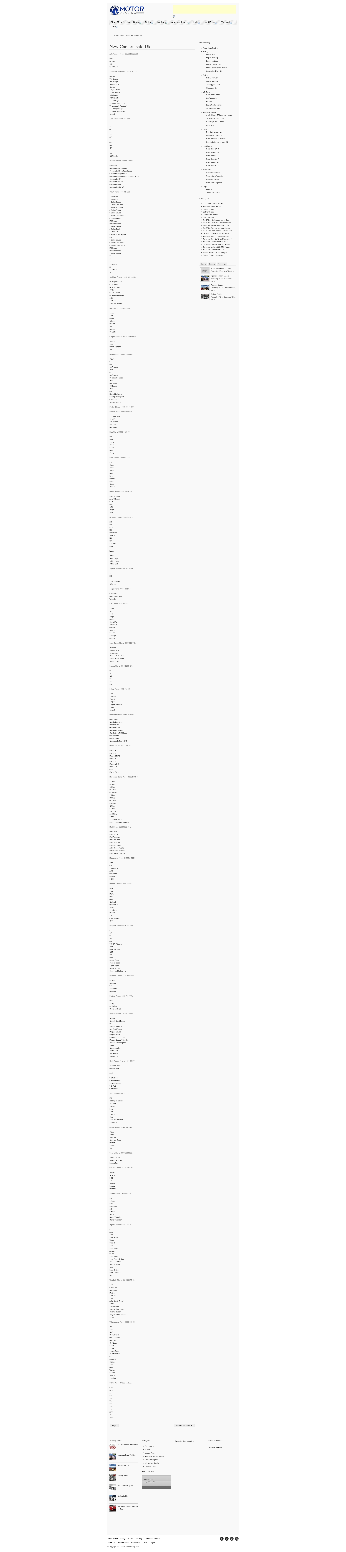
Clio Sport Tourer (115, 1029)
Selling (148, 22)
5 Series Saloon (115, 226)
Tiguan (112, 1362)
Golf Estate (113, 1343)
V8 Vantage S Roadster (118, 106)
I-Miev (111, 862)
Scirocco (112, 1359)
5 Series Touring (115, 229)
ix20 (111, 527)
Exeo (111, 1117)
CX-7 (111, 769)
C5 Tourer (113, 386)
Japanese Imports (179, 22)
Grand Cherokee (115, 596)
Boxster (112, 980)
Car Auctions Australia (214, 176)
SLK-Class (113, 814)
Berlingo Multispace (116, 397)
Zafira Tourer (114, 1306)
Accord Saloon (114, 496)
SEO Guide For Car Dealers (213, 203)
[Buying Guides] (112, 1498)
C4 (110, 372)
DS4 (111, 380)
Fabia (111, 1134)
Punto (111, 442)
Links (196, 22)
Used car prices (150, 1466)
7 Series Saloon (115, 253)
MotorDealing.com (151, 1459)
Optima (112, 627)
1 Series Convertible (116, 204)
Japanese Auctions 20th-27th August (216, 247)
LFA (110, 684)
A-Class (112, 781)
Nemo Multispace (115, 394)
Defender (112, 647)
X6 (110, 267)
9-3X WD (112, 1086)
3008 (111, 946)
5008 (111, 957)
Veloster (112, 535)
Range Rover (114, 661)
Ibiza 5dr (112, 1103)
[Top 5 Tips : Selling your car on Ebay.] (112, 1508)
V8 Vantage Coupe (116, 108)
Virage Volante (114, 92)
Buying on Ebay (212, 61)
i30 (110, 530)
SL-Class (112, 811)
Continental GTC (115, 184)
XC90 (111, 1417)
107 (110, 933)
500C (111, 439)
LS (110, 679)
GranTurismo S (114, 727)
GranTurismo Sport (116, 730)
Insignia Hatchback (116, 1309)
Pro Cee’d (113, 624)
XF (110, 578)
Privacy (209, 189)
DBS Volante (114, 84)
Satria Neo (113, 1006)
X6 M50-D (113, 269)
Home (116, 35)
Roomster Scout (115, 1140)
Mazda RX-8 (114, 772)
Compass (113, 593)
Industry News (150, 1453)
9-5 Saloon (113, 1088)
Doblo (111, 453)
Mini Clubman (114, 842)
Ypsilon (112, 341)
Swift (111, 1203)
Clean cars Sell (211, 88)
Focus (111, 470)
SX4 (111, 1209)
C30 (111, 1387)
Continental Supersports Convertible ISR (124, 176)
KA (110, 462)
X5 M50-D (113, 264)
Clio (110, 1023)
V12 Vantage (114, 100)
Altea (111, 1111)
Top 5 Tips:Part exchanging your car (216, 225)
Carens (112, 630)
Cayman (112, 983)
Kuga (111, 476)
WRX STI (112, 1175)
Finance (209, 101)
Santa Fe (112, 543)
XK (110, 576)
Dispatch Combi (115, 402)
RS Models (113, 156)
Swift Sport (113, 1206)
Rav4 (111, 1267)
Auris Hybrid (114, 1248)
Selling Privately (212, 78)
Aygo (111, 1232)
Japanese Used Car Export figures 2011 (217, 239)
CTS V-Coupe (114, 292)
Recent (203, 264)
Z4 (110, 272)
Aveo (111, 315)
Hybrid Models (114, 968)
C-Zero (112, 359)
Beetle (111, 1345)
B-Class (112, 784)
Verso (111, 1240)
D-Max (111, 555)
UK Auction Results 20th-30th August (216, 244)
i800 (111, 546)
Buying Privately (212, 57)
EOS (111, 1364)
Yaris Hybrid (113, 1237)
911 (110, 986)
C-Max (111, 473)
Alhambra (113, 1122)
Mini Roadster (114, 837)
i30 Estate (113, 532)
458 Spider (113, 422)
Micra (111, 894)
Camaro (112, 329)
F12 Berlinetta (114, 416)
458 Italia (112, 424)
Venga (111, 616)
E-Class (112, 795)
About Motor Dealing (121, 22)
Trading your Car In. (213, 84)
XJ (110, 573)
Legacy (112, 1186)
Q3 (110, 142)
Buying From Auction (214, 64)
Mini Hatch (113, 831)
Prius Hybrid (114, 1256)
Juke (111, 899)
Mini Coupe (113, 834)
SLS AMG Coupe (115, 819)
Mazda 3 (112, 753)
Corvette (112, 332)
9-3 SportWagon (115, 1080)
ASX (111, 871)
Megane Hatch (114, 1034)
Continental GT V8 (116, 181)
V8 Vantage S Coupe (117, 103)
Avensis (112, 1251)
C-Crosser (113, 399)
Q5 (110, 145)
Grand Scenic (114, 1048)
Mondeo (112, 478)
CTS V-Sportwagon (116, 295)
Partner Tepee (114, 963)
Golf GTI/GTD (114, 1335)
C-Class (112, 787)
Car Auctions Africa (213, 172)
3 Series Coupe (115, 213)
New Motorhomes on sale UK (217, 142)
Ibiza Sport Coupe (116, 1101)
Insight (111, 509)
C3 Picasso (113, 367)
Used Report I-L (212, 155)
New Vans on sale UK (184, 1425)
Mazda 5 (112, 758)
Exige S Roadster (115, 704)
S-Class (112, 808)
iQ (110, 1229)
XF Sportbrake (114, 581)
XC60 (111, 1412)
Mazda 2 (112, 750)
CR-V (111, 504)
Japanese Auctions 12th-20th (213, 249)
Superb (112, 1145)
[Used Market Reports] (112, 1488)
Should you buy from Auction (216, 67)
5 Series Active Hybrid (117, 234)
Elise (111, 693)
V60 (110, 1406)
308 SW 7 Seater (115, 944)
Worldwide (226, 22)
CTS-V (111, 290)
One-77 (112, 76)
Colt (110, 865)
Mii (110, 1098)
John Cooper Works (116, 848)
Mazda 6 (112, 761)
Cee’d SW (113, 622)
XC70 (111, 1414)
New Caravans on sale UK (216, 138)
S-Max (111, 481)
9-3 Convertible (115, 1083)
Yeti (110, 1148)
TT (110, 150)
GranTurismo (114, 725)
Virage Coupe (114, 89)
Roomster (113, 1137)
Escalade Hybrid (115, 303)
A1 (110, 123)
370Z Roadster (114, 918)
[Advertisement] (204, 9)
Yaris (111, 1234)
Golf (110, 1332)
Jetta (111, 1367)
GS (110, 676)
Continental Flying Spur (118, 168)
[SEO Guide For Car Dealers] (112, 1447)
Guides (147, 1449)
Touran (112, 1370)
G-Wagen (113, 798)
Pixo (111, 891)
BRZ (111, 1178)
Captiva (112, 323)
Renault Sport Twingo (117, 1021)
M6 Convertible (115, 250)
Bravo (111, 447)
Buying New (210, 54)
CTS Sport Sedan (115, 282)
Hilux (111, 1275)
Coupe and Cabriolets (117, 971)
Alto (110, 1198)
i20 (110, 524)
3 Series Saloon (115, 210)
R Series (112, 584)
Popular (212, 264)
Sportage (112, 635)
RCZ (111, 952)
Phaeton (112, 1378)
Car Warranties (211, 98)
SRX (111, 298)
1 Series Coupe (115, 202)
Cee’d (111, 619)
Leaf (111, 888)
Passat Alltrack (114, 1353)
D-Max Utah (113, 564)
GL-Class (112, 800)
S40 (110, 1393)
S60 (110, 1395)
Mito (111, 58)
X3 (110, 259)
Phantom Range (115, 1065)
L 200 (111, 879)
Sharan (112, 1372)
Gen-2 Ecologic (115, 1009)
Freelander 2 (114, 650)
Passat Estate (114, 1351)
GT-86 (111, 1253)
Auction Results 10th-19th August (215, 252)
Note (111, 896)
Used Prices (209, 22)
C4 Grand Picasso (116, 378)
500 (110, 436)
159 (110, 64)
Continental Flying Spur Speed (120, 171)
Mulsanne (113, 165)
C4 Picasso (113, 375)
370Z (111, 915)
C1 (110, 361)
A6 (110, 134)
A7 (110, 137)
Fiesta (111, 465)
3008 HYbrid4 (114, 949)
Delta (111, 344)
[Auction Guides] (112, 1467)
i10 (110, 522)
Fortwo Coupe (114, 1157)
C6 (110, 391)
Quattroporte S (114, 738)
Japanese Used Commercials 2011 (216, 236)
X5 (110, 261)
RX (110, 681)
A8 (110, 140)
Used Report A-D (212, 149)
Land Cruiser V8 (115, 1272)
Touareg (112, 1375)
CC (110, 1356)
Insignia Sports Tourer (117, 1314)
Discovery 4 (113, 653)
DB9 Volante (114, 98)
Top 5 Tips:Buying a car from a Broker (216, 228)
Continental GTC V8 (116, 187)
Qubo (111, 450)
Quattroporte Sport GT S (118, 741)
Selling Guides (208, 212)
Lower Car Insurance (214, 105)
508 (110, 954)
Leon (111, 1109)
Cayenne (112, 991)
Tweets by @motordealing (184, 1441)
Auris (111, 1245)
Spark (111, 313)
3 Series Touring (115, 218)
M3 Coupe (113, 221)
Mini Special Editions (117, 850)
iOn (110, 930)
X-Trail (111, 907)
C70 (111, 1390)
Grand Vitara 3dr (115, 1217)
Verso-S (112, 1243)
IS (110, 673)
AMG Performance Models (119, 822)
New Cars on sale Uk (214, 132)
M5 (110, 237)
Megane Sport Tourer (117, 1037)
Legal (113, 26)
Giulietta (112, 61)
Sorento (112, 638)
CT (110, 670)
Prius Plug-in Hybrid (116, 1259)
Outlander (113, 873)
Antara (111, 1317)
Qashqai (112, 902)
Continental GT (114, 179)
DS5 (111, 388)
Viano (111, 816)
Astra (111, 1298)
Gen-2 (111, 1000)
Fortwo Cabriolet (115, 1160)
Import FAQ (210, 125)
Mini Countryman (115, 845)
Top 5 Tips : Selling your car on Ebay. (216, 220)
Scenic (111, 1045)
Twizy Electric (114, 1051)
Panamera (113, 988)
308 (110, 941)
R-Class (112, 806)
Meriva (111, 1293)
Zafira (111, 1303)
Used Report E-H (212, 152)
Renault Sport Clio (116, 1026)
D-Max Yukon (114, 561)
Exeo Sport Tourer (116, 1119)
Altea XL (112, 1114)
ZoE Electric (113, 1053)
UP (110, 1326)
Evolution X (113, 868)
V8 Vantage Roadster (117, 111)
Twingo (112, 1018)
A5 (110, 131)
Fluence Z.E (113, 1056)
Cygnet (112, 114)
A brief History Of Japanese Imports (219, 115)
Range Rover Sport (116, 658)
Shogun (112, 876)
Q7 (110, 148)
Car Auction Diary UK (214, 71)
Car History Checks (213, 94)
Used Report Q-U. (212, 162)
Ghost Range (114, 1068)
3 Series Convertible (116, 215)
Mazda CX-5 (114, 766)
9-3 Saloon (113, 1078)
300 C (111, 349)
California (113, 427)
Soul (111, 614)
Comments (222, 264)
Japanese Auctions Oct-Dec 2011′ (215, 241)
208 (110, 938)
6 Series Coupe (115, 240)
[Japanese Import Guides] (112, 1457)
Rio (110, 611)
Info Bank (161, 22)
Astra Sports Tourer (116, 1301)
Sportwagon (113, 66)
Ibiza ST (112, 1106)
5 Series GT (113, 231)
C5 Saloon (113, 383)
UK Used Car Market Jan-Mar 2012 (216, 233)
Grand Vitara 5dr (115, 1220)
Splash (112, 1201)
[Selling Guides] (112, 1478)
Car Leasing (149, 1446)
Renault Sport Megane (117, 1042)
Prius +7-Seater (115, 1262)
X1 (110, 256)
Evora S (112, 710)
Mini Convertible (115, 839)
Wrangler (112, 599)
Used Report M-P (212, 159)
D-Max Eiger (114, 558)
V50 (110, 1404)
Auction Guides (208, 209)
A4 (110, 129)
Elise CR (112, 696)
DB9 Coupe (113, 95)
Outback (112, 1188)
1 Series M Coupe (116, 207)
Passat (111, 1348)
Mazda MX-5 (114, 764)
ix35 (111, 541)
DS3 (111, 369)
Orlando (112, 321)
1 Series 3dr (113, 196)
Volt (110, 326)
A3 (110, 126)
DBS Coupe (113, 81)
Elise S (112, 699)
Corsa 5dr (113, 1290)
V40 (110, 1401)
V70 (110, 1409)
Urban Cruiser (114, 1264)
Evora (111, 707)
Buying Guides (208, 217)
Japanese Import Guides (212, 206)
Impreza (112, 1172)
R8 (110, 153)
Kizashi (112, 1211)
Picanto (112, 608)
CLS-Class (113, 792)
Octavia (112, 1142)
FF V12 (112, 419)
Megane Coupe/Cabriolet (118, 1040)
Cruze (111, 318)
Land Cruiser (114, 1270)
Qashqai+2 (113, 904)
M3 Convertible (115, 223)
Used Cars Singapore (214, 182)
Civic (111, 501)
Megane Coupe (115, 1032)
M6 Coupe (113, 248)
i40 (110, 538)
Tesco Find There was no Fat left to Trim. (217, 231)
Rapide (112, 87)
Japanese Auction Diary (215, 118)
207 (110, 936)
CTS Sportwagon (115, 287)
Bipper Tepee (114, 960)
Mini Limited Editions (117, 853)
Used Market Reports (210, 214)
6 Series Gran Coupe (117, 245)
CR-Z (111, 507)
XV (110, 1180)
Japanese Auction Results (154, 1456)
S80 (110, 1398)
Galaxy (112, 484)
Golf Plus (112, 1340)
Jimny (111, 1214)
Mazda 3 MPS (114, 756)
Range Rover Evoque (117, 656)
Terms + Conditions (213, 193)
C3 (110, 364)
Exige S (112, 702)
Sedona (112, 633)
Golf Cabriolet (114, 1337)
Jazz (111, 512)
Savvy (111, 1003)
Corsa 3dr (113, 1287)
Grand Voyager (115, 346)
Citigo (111, 1132)
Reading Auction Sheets (215, 122)
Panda (111, 445)
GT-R (111, 921)
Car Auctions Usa (212, 179)
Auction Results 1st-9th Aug (213, 255)
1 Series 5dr (113, 199)
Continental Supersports (118, 173)
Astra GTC (113, 1295)
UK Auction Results (152, 1463)
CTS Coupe (113, 284)
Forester (112, 1183)
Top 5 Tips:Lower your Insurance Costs (217, 222)
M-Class (112, 803)
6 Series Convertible (116, 242)
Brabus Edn (113, 1163)
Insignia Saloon (115, 1312)
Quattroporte (114, 735)
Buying (136, 22)
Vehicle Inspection (213, 108)
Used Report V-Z (212, 165)
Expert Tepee (114, 965)
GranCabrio (113, 719)
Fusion (111, 468)
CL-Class (112, 789)
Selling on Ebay (212, 81)
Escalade (112, 300)
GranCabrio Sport (115, 722)
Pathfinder (113, 910)
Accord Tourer (114, 499)
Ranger (112, 486)
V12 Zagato (113, 79)
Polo (111, 1329)
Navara (112, 913)
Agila (111, 1285)
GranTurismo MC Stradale (118, 733)
